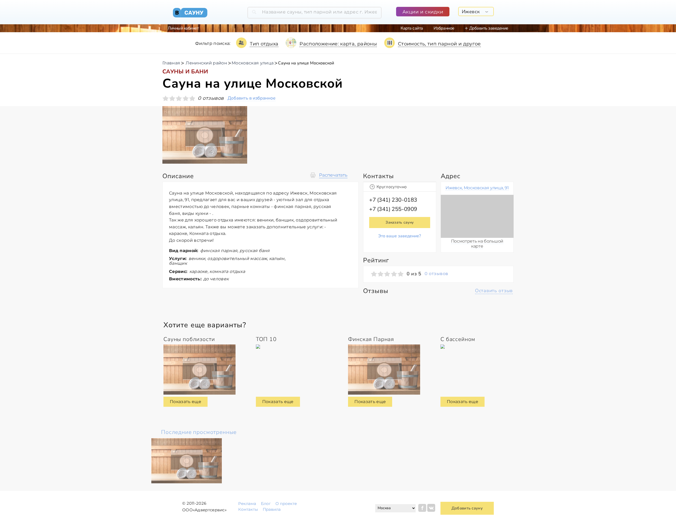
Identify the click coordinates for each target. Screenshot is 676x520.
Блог (266, 503)
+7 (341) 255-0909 (393, 209)
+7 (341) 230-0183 (393, 200)
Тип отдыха (264, 44)
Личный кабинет (183, 28)
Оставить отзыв (494, 290)
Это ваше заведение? (399, 236)
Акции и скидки (422, 12)
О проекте (286, 503)
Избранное (444, 28)
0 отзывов (436, 273)
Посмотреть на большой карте (477, 243)
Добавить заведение (488, 28)
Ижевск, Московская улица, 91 (477, 187)
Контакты (248, 509)
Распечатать (333, 175)
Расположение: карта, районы (338, 44)
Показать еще (185, 401)
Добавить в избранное (251, 98)
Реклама (247, 503)
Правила (272, 509)
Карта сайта (412, 28)
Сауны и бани (185, 71)
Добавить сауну (467, 508)
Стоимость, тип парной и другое (439, 44)
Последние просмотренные (199, 432)
